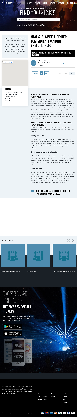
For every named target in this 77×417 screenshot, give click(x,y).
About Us (65, 391)
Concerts (29, 3)
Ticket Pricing (41, 391)
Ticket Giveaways (42, 396)
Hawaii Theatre (31, 271)
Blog (64, 399)
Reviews (65, 396)
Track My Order (54, 391)
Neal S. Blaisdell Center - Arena (10, 271)
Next (46, 73)
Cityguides (61, 3)
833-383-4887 (71, 3)
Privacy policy (28, 413)
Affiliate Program (42, 399)
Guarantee (41, 394)
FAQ (52, 394)
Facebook (65, 402)
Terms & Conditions (19, 413)
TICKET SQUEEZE (7, 3)
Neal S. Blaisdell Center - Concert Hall (64, 271)
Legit (64, 394)
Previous (35, 73)
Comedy (45, 3)
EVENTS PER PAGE (63, 73)
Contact (53, 396)
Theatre (37, 3)
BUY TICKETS (69, 63)
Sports (52, 3)
